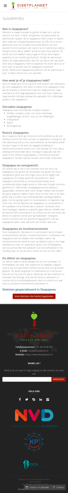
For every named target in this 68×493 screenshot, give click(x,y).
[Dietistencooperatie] (33, 464)
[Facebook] (20, 399)
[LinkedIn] (40, 399)
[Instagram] (47, 399)
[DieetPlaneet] (33, 327)
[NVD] (34, 418)
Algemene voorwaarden (35, 484)
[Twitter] (27, 399)
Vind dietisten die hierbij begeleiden (34, 296)
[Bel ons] (34, 399)
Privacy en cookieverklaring (34, 479)
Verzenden (58, 379)
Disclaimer (35, 482)
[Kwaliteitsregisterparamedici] (33, 442)
